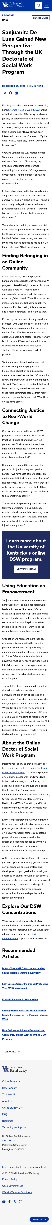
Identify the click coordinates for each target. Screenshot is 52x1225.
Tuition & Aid (9, 1094)
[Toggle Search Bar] (38, 5)
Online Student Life (12, 1107)
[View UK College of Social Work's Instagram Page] (20, 1202)
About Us (7, 1101)
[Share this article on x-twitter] (5, 93)
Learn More (40, 18)
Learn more (8, 1167)
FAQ (4, 1114)
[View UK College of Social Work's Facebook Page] (9, 1202)
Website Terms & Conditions (17, 1192)
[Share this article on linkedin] (16, 93)
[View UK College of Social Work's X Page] (15, 1202)
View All (10, 1051)
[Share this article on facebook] (10, 93)
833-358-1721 (10, 1140)
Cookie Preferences (12, 1185)
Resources (7, 1121)
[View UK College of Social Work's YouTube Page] (4, 1202)
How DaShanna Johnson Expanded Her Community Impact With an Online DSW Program (24, 1034)
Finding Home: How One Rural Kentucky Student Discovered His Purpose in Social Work (25, 1015)
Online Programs (11, 1081)
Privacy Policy (9, 1179)
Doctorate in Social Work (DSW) (23, 110)
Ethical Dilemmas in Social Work (20, 999)
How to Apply (9, 1088)
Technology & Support (14, 1127)
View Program (26, 569)
